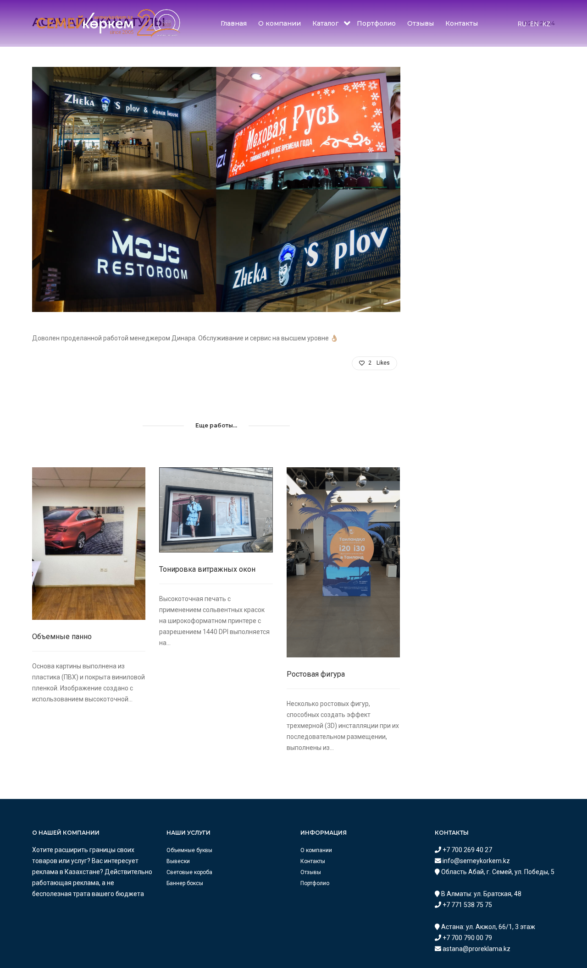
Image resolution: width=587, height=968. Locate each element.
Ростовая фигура (316, 674)
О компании (279, 23)
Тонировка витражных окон (207, 569)
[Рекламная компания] (108, 23)
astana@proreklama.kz (475, 948)
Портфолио (376, 23)
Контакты (461, 23)
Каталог (325, 23)
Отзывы (420, 23)
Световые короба (189, 872)
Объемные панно (62, 636)
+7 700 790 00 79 (466, 937)
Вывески (178, 861)
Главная (234, 23)
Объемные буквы (189, 850)
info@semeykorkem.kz (475, 860)
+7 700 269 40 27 (466, 849)
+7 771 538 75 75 (466, 904)
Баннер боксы (184, 883)
